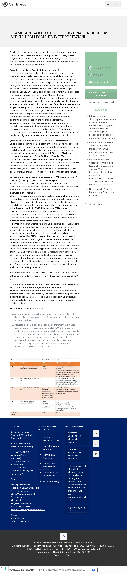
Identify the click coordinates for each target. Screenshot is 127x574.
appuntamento (19, 518)
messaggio (25, 521)
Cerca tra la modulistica (49, 465)
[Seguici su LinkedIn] (96, 454)
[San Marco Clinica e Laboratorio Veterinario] (14, 4)
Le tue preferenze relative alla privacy (62, 570)
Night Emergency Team (76, 509)
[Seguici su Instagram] (96, 443)
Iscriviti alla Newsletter (49, 456)
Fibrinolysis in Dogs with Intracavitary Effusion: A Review (101, 192)
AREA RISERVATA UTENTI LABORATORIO (100, 94)
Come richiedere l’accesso (100, 102)
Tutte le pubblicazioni (94, 204)
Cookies (58, 555)
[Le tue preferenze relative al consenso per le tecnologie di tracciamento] (5, 569)
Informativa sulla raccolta (19, 570)
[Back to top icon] (63, 536)
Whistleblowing (51, 481)
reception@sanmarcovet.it (25, 487)
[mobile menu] (96, 4)
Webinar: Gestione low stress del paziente (74, 437)
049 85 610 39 (95, 75)
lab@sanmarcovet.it (98, 82)
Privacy (69, 555)
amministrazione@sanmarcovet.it (28, 509)
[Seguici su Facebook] (96, 433)
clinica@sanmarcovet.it (23, 494)
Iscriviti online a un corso (51, 447)
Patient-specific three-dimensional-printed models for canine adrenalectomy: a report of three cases (102, 148)
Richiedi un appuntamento (51, 439)
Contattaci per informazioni (50, 474)
